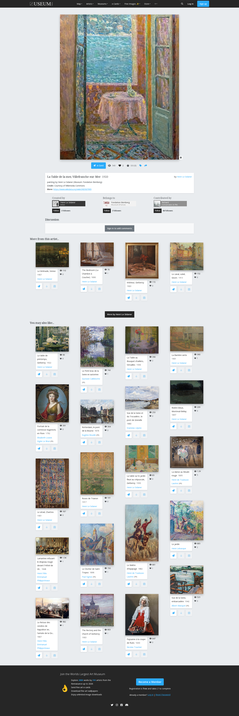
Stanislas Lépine (134, 428)
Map (79, 3)
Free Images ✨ (131, 3)
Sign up (203, 3)
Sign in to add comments (119, 228)
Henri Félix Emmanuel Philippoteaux (43, 577)
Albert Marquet (179, 605)
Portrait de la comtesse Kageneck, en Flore (46, 430)
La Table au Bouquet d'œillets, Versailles (135, 361)
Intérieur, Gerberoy (135, 282)
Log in (190, 3)
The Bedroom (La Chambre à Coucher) (90, 274)
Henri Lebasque (179, 548)
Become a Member (149, 682)
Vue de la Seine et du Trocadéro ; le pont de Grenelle (135, 417)
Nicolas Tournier (134, 647)
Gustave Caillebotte (91, 378)
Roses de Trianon (90, 498)
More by (119, 314)
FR (52, 441)
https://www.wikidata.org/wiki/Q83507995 (72, 189)
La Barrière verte (179, 355)
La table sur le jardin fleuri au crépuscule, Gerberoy (136, 479)
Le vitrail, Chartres (45, 512)
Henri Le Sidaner (184, 176)
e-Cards (115, 3)
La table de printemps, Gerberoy (42, 359)
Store (146, 3)
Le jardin (176, 544)
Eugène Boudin (89, 435)
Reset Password (163, 694)
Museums (102, 3)
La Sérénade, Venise (46, 271)
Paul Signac (87, 576)
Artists (89, 3)
